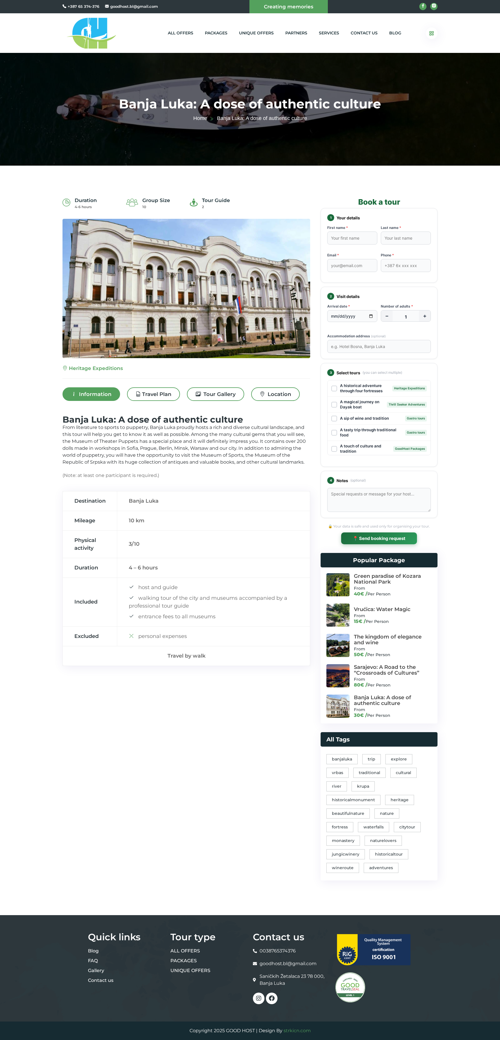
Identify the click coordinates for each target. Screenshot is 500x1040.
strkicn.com (297, 1030)
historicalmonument (353, 799)
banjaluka (342, 759)
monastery (343, 840)
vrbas (337, 772)
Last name (391, 227)
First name (337, 227)
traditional (369, 772)
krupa (363, 786)
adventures (381, 867)
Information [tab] (94, 394)
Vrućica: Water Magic (382, 609)
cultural (403, 772)
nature (387, 813)
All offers (180, 33)
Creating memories (288, 7)
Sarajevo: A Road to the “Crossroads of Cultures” (386, 670)
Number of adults (397, 306)
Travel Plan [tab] (156, 394)
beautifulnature (348, 813)
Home (200, 118)
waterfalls (373, 827)
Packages (216, 33)
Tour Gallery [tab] (219, 394)
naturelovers (383, 840)
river (336, 786)
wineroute (343, 867)
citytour (407, 827)
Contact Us (364, 33)
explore (399, 759)
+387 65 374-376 (83, 6)
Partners (296, 33)
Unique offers (256, 33)
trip (371, 759)
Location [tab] (278, 394)
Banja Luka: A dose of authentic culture (382, 700)
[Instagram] (258, 998)
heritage (400, 799)
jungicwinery (345, 854)
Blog (395, 33)
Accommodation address (356, 336)
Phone (387, 255)
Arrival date (338, 306)
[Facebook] (271, 998)
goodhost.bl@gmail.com (134, 6)
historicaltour (389, 854)
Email (333, 255)
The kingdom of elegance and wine (388, 640)
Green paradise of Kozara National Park (387, 579)
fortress (340, 827)
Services (329, 33)
